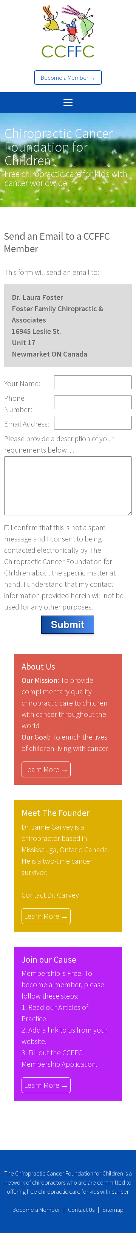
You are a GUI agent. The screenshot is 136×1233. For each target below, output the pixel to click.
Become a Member (36, 1209)
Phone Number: (18, 403)
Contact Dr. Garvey (50, 895)
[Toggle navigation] (68, 102)
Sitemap (113, 1209)
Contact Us (81, 1209)
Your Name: (22, 383)
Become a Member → (68, 77)
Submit (67, 624)
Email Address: (26, 423)
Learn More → (46, 769)
